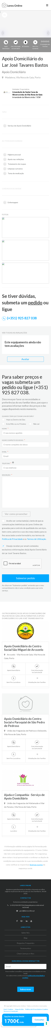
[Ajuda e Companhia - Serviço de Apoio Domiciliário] (25, 780)
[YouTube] (31, 921)
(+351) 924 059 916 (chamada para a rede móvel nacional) (27, 906)
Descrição (6, 475)
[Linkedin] (26, 921)
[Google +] (22, 921)
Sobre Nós (25, 933)
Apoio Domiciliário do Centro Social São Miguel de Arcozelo (23, 647)
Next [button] (47, 33)
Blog (25, 938)
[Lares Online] (12, 5)
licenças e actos (36, 865)
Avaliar (25, 359)
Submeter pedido (25, 578)
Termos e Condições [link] (11, 1011)
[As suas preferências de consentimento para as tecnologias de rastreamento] (46, 1023)
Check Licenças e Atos (25, 953)
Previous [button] (3, 33)
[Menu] (47, 5)
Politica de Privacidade (12, 539)
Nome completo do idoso (13, 440)
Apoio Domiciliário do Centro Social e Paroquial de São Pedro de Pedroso (24, 722)
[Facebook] (17, 921)
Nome (4, 429)
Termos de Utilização (36, 539)
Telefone (6, 463)
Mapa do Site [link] (19, 1009)
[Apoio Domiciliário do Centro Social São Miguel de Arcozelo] (25, 631)
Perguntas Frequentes (25, 943)
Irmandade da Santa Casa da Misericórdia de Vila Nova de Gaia (27, 93)
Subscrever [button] (25, 989)
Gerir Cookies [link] (8, 1009)
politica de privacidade (36, 976)
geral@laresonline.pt (27, 911)
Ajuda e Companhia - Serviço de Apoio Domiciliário (24, 796)
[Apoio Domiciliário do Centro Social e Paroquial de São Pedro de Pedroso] (25, 703)
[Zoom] (46, 219)
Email (4, 452)
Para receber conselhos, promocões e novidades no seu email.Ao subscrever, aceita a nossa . (25, 974)
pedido (35, 302)
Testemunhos (25, 948)
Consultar (39, 1020)
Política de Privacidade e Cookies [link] (36, 1009)
